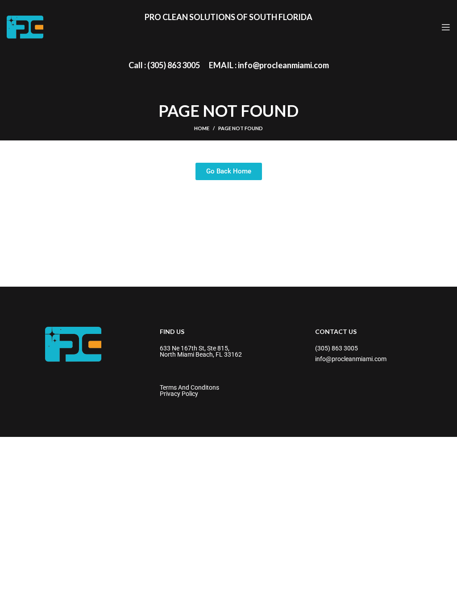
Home (201, 128)
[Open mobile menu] (446, 27)
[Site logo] (25, 26)
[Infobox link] (164, 65)
